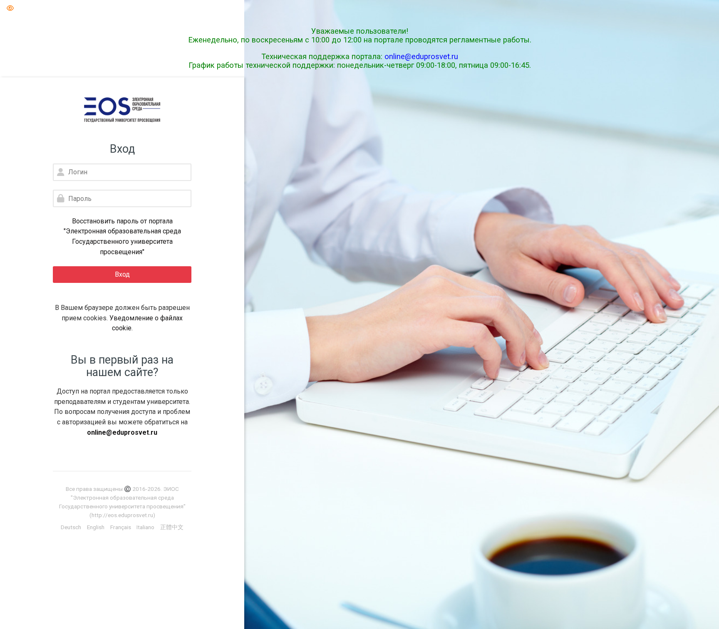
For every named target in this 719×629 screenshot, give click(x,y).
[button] (10, 8)
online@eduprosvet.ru (421, 56)
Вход (122, 274)
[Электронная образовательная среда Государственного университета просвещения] (122, 109)
